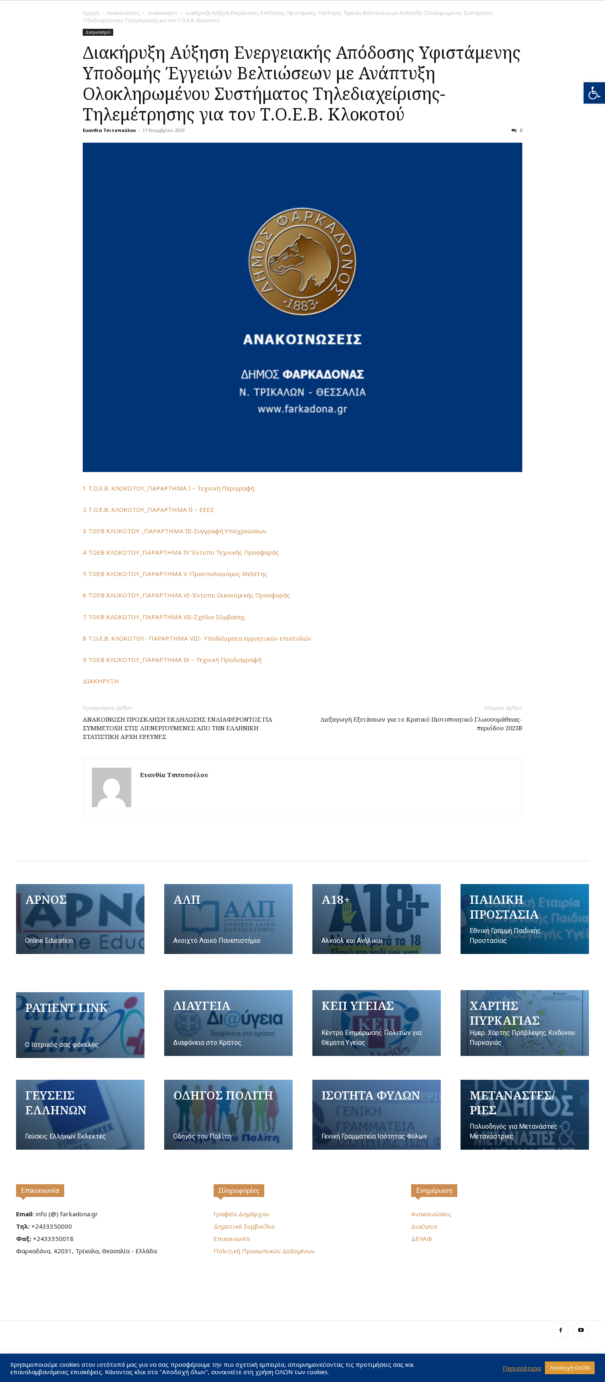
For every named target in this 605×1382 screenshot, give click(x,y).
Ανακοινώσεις (123, 12)
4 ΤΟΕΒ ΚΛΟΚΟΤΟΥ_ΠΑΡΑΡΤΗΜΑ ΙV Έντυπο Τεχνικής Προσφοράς (181, 552)
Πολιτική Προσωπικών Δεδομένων (264, 1251)
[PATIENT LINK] (80, 1025)
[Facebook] (561, 1330)
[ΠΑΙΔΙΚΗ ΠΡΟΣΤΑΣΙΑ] (525, 919)
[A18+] (376, 919)
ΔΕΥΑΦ (421, 1238)
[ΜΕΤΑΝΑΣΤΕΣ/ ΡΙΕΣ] (525, 1115)
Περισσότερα (522, 1368)
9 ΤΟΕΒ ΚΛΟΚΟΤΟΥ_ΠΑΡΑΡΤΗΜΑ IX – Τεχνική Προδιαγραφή (172, 659)
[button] (594, 93)
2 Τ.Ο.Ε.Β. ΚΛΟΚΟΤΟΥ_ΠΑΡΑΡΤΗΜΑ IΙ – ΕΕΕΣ (148, 509)
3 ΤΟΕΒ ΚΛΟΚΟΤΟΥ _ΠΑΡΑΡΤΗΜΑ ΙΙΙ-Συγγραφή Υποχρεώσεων (175, 531)
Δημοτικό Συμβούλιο (244, 1226)
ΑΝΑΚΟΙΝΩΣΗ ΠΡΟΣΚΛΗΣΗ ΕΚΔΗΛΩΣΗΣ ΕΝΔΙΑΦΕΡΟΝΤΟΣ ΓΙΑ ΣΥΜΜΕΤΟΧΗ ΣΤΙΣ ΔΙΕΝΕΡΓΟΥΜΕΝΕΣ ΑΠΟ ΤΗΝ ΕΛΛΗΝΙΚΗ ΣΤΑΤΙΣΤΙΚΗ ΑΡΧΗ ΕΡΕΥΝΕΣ (177, 728)
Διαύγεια (424, 1226)
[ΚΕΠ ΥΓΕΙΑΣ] (376, 1023)
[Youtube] (581, 1330)
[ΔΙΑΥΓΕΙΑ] (228, 1023)
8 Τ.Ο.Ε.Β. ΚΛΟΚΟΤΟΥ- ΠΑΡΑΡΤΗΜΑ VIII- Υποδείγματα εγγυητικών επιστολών (197, 638)
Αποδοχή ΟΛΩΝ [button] (570, 1367)
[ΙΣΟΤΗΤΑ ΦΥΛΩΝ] (376, 1115)
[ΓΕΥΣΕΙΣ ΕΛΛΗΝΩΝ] (80, 1115)
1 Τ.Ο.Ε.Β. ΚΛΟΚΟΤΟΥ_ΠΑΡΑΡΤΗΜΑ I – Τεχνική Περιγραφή (168, 488)
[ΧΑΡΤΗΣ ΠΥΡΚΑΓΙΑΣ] (525, 1023)
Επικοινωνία (40, 1190)
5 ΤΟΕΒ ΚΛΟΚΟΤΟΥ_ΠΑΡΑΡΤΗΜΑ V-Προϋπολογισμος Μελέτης (175, 573)
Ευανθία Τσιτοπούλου (109, 130)
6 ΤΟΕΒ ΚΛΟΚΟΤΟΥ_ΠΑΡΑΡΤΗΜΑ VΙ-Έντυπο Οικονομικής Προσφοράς (186, 595)
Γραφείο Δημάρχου (241, 1214)
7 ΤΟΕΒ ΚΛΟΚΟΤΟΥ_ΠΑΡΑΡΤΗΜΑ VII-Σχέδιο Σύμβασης (164, 617)
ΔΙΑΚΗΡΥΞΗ (101, 681)
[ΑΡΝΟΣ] (80, 919)
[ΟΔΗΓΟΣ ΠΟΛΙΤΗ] (228, 1115)
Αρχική (91, 12)
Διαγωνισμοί (162, 12)
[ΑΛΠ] (228, 919)
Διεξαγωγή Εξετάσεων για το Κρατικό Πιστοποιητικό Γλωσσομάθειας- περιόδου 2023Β (421, 723)
